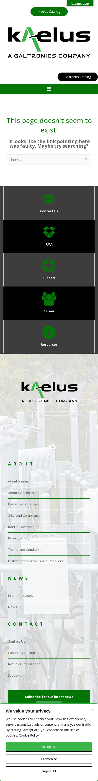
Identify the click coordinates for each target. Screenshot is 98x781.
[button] (49, 11)
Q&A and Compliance (24, 515)
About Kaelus (18, 481)
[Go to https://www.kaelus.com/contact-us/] (49, 203)
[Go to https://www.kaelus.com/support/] (49, 270)
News (12, 607)
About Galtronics (21, 492)
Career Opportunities (24, 652)
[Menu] (49, 89)
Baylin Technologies (23, 504)
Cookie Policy (29, 735)
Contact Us (16, 641)
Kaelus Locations (21, 526)
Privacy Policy (18, 538)
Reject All (49, 771)
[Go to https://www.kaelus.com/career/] (49, 303)
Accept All (49, 746)
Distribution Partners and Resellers (35, 561)
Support (14, 675)
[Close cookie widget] (93, 714)
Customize (49, 759)
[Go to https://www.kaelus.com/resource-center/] (49, 336)
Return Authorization (24, 664)
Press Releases (20, 595)
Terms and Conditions (25, 549)
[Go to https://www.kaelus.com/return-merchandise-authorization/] (49, 236)
